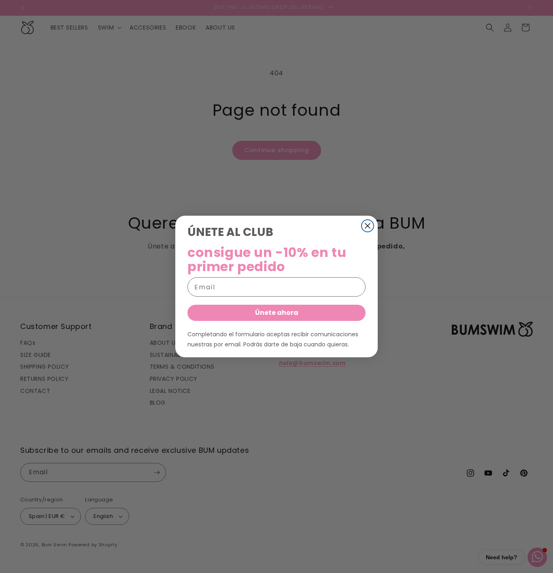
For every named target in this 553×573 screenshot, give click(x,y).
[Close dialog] (368, 226)
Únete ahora (276, 312)
